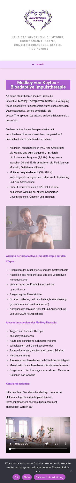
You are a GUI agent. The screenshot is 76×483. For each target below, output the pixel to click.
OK (16, 477)
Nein (27, 477)
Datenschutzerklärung (50, 477)
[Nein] (71, 471)
